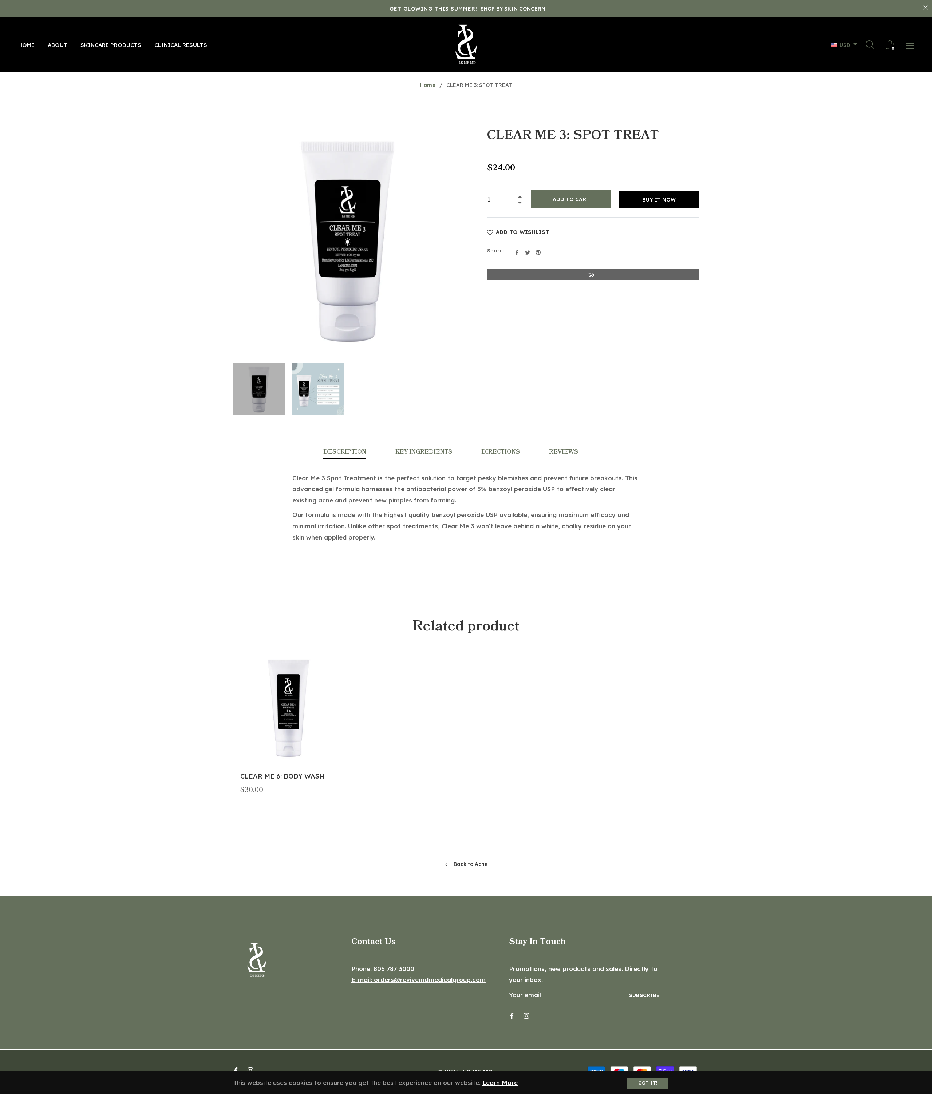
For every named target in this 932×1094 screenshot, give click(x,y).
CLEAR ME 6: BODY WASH (282, 776)
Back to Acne (470, 864)
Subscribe (644, 995)
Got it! (647, 1083)
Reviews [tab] (564, 452)
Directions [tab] (500, 452)
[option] (288, 737)
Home (427, 85)
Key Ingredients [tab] (423, 452)
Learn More (500, 1082)
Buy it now (659, 199)
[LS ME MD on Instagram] (526, 1015)
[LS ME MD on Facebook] (512, 1015)
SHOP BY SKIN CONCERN (513, 8)
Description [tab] (344, 452)
